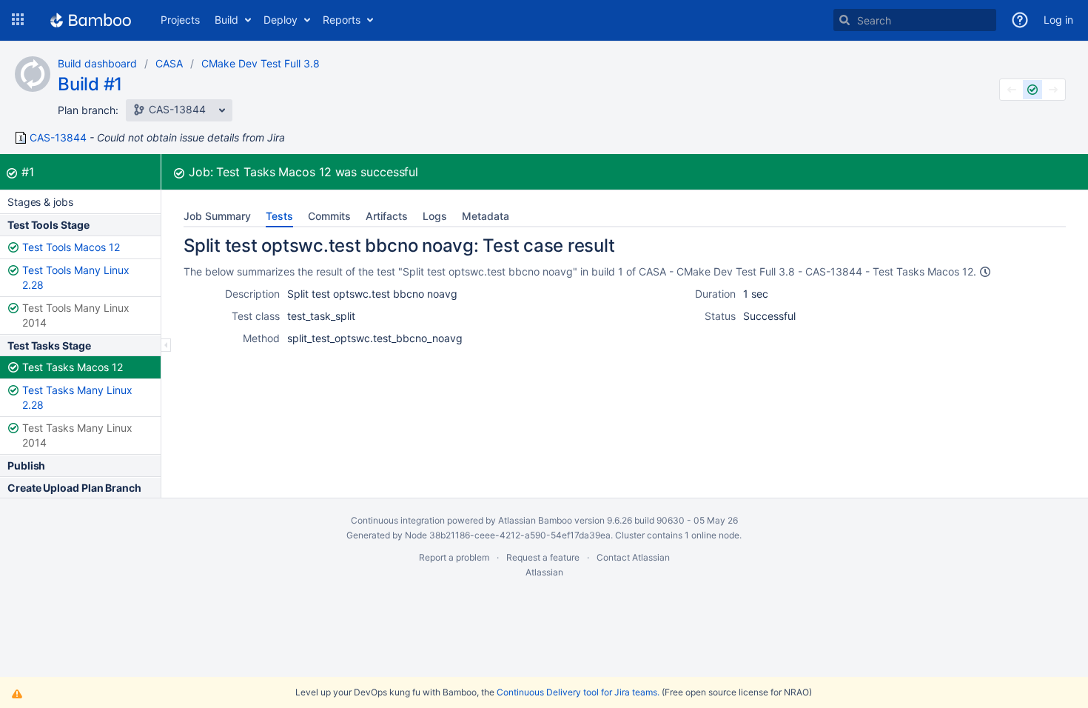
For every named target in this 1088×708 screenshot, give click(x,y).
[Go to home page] (90, 20)
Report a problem (454, 557)
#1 (27, 171)
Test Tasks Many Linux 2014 (77, 435)
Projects (180, 19)
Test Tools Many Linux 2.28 (76, 277)
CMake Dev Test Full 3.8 (260, 63)
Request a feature (543, 557)
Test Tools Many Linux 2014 (76, 315)
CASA (169, 63)
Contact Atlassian (633, 557)
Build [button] (226, 19)
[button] (17, 20)
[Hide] (166, 345)
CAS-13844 (58, 138)
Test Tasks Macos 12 (72, 367)
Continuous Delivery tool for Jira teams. (578, 692)
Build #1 (90, 84)
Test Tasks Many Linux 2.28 (77, 397)
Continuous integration (398, 520)
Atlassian (544, 572)
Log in (1058, 19)
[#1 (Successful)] (1032, 89)
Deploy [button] (280, 19)
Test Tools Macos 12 (71, 247)
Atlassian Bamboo (535, 520)
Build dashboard (97, 63)
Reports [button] (341, 19)
